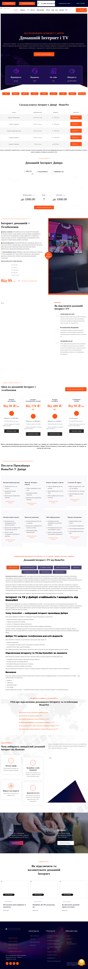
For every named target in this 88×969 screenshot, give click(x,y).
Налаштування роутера (11, 482)
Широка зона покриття (11, 791)
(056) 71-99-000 (80, 3)
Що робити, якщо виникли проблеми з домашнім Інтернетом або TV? (38, 729)
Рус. (67, 10)
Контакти (61, 10)
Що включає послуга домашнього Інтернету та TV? (33, 712)
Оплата (48, 10)
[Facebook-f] (10, 963)
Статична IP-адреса (74, 482)
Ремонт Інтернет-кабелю (54, 482)
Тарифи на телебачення (29, 281)
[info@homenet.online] (57, 3)
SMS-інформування (53, 517)
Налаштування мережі (11, 517)
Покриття (22, 10)
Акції (52, 10)
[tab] (12, 567)
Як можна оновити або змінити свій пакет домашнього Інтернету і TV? (39, 725)
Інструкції (8, 894)
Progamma (74, 964)
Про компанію (40, 10)
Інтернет (16, 10)
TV (28, 10)
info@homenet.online (64, 3)
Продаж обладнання (75, 517)
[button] (16, 10)
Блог (56, 10)
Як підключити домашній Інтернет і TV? (30, 715)
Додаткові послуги (33, 793)
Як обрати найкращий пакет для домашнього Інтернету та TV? (37, 722)
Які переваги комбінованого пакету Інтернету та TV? (34, 719)
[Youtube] (17, 963)
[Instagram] (14, 963)
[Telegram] (7, 963)
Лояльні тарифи (11, 766)
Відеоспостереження (32, 517)
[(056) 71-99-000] (74, 3)
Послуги (32, 10)
